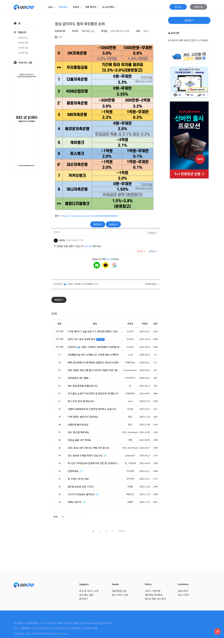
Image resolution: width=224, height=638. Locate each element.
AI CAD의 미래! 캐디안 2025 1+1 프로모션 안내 (189, 40)
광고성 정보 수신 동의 (155, 598)
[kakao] (106, 265)
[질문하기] (217, 631)
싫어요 (113, 224)
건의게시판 (23, 52)
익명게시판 (23, 47)
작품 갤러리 (90, 7)
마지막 (122, 531)
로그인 (178, 7)
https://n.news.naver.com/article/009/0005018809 (89, 215)
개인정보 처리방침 (154, 594)
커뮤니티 (63, 7)
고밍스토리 (183, 590)
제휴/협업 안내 (119, 590)
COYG (61, 240)
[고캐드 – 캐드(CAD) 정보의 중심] (30, 7)
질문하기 (189, 20)
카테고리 (22, 32)
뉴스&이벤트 (108, 7)
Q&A (50, 7)
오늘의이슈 (23, 37)
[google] (114, 265)
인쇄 (60, 36)
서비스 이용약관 (152, 590)
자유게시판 (23, 42)
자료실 (76, 7)
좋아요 (97, 224)
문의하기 (83, 598)
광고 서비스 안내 (120, 594)
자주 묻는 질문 (86, 594)
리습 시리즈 (183, 594)
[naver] (97, 265)
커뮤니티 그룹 (25, 62)
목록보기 (59, 300)
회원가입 (198, 7)
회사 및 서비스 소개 (88, 590)
